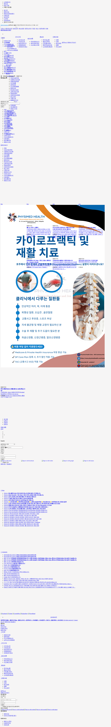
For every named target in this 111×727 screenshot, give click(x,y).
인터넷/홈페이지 (8, 137)
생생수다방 (7, 40)
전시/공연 (59, 46)
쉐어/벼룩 (8, 65)
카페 (47, 28)
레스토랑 (21, 28)
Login (2, 459)
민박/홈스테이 (47, 43)
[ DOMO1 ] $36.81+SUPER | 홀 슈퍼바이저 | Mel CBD (21, 525)
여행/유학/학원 (14, 81)
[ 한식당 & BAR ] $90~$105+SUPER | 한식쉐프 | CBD (21, 513)
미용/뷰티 (13, 105)
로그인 (3, 622)
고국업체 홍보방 (47, 46)
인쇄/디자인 (7, 135)
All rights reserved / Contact (39, 620)
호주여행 (42, 28)
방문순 (6, 424)
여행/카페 (55, 37)
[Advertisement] (27, 90)
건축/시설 (13, 98)
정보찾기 (13, 622)
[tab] (55, 632)
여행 (57, 40)
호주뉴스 (64, 42)
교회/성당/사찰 (14, 91)
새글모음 (6, 724)
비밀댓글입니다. (12, 573)
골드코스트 (8, 28)
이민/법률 (13, 83)
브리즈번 (15, 28)
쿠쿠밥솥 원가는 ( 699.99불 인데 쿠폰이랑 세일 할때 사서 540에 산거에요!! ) (30, 585)
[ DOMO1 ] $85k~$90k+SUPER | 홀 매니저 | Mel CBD (21, 524)
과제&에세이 (11, 60)
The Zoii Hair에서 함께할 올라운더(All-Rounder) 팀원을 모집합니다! (25, 510)
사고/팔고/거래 (35, 45)
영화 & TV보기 (71, 42)
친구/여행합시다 (12, 48)
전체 (5, 109)
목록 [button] (5, 427)
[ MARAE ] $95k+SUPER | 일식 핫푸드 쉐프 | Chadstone (22, 522)
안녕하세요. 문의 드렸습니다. (16, 572)
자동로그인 (5, 462)
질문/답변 (10, 46)
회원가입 (7, 622)
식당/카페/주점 (14, 78)
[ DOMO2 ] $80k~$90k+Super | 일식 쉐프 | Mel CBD (21, 520)
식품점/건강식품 (15, 79)
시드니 (3, 28)
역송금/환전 (13, 93)
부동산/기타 (13, 108)
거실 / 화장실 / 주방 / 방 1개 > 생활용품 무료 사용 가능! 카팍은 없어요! (28, 578)
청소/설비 (13, 96)
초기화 (6, 419)
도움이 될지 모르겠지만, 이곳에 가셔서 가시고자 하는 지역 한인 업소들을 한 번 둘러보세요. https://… (38, 584)
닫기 (2, 451)
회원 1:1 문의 (7, 721)
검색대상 (3, 444)
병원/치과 (13, 88)
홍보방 (42, 37)
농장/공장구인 (11, 59)
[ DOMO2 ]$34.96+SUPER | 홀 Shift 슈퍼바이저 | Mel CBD (23, 519)
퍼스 (37, 28)
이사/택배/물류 (14, 86)
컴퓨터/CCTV (14, 100)
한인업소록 (46, 40)
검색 (2, 106)
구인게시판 (10, 55)
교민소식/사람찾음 (12, 50)
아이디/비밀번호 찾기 (10, 715)
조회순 (6, 422)
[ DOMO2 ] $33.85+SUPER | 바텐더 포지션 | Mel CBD (21, 517)
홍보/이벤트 (10, 110)
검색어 (3, 103)
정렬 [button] (2, 427)
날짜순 (6, 421)
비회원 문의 (7, 723)
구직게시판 (10, 57)
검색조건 (3, 101)
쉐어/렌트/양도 (35, 43)
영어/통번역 (13, 107)
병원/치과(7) (7, 121)
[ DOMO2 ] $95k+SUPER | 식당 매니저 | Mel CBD (20, 515)
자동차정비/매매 (8, 128)
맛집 (33, 28)
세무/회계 (13, 84)
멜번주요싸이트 (47, 45)
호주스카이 (28, 28)
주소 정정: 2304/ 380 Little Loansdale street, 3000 (21, 580)
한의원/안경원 (14, 90)
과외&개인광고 (11, 62)
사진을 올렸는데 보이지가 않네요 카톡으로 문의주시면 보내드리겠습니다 (30, 582)
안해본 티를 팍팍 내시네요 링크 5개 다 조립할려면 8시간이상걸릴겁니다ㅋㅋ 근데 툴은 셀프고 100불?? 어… (39, 587)
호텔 (57, 45)
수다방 (3, 37)
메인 (5, 51)
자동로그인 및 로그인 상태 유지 (10, 706)
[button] (2, 429)
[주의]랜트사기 (11, 67)
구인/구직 (8, 53)
